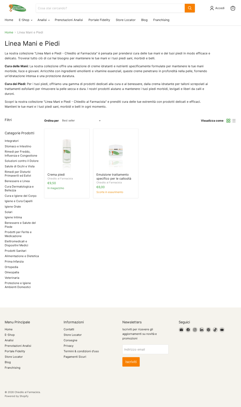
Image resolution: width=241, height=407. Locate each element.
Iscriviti (131, 362)
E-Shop (24, 20)
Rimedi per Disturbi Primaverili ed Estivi (18, 174)
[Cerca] (190, 8)
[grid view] (228, 120)
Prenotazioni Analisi (69, 20)
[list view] (233, 120)
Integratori (12, 141)
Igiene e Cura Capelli (19, 201)
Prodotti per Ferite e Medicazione (18, 234)
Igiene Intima (13, 217)
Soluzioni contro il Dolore (22, 161)
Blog (144, 20)
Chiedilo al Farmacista (60, 178)
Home (9, 20)
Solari (8, 212)
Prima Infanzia (14, 261)
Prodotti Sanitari (15, 251)
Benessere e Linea (17, 181)
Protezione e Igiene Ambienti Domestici (18, 285)
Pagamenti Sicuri (75, 356)
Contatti (69, 329)
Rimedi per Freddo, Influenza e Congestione (21, 153)
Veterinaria (12, 278)
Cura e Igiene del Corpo (21, 196)
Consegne (70, 340)
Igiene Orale (13, 206)
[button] (218, 8)
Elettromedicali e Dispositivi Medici (16, 243)
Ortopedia (11, 267)
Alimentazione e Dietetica (22, 256)
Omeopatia (12, 272)
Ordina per (51, 120)
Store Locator (126, 20)
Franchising (161, 20)
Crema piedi (56, 174)
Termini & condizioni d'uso (81, 351)
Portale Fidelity (99, 20)
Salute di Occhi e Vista (19, 166)
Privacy (68, 346)
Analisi (42, 20)
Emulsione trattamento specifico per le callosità (113, 176)
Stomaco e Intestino (18, 146)
